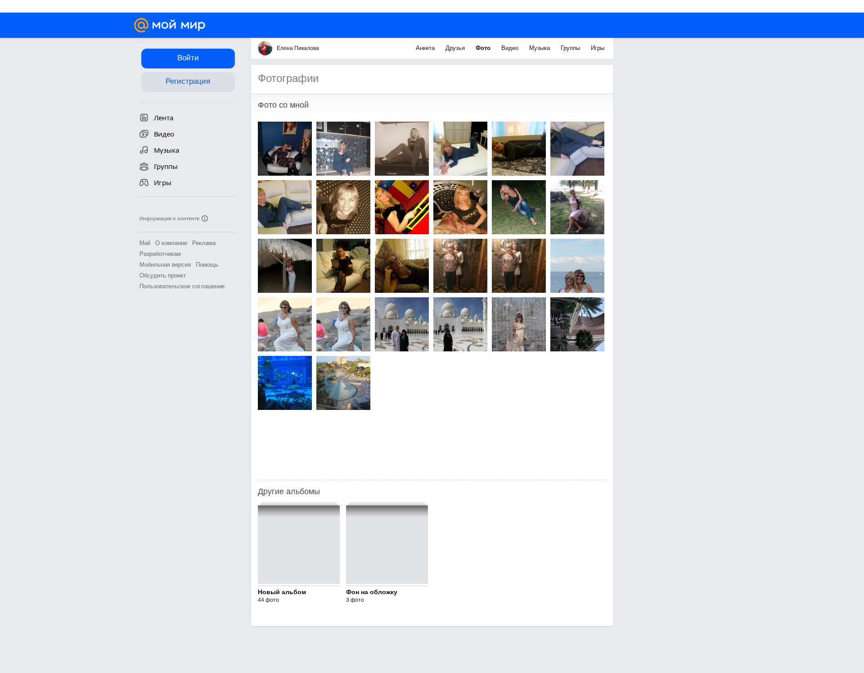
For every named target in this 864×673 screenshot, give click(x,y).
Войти (188, 58)
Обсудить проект (163, 275)
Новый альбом (282, 592)
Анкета (426, 48)
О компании (171, 243)
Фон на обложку (371, 592)
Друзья (456, 48)
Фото (484, 48)
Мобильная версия (165, 264)
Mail (145, 243)
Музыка (540, 48)
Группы (571, 48)
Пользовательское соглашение (182, 286)
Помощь (207, 264)
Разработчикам (160, 253)
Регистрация (188, 81)
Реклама (204, 243)
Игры (597, 48)
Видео (510, 48)
